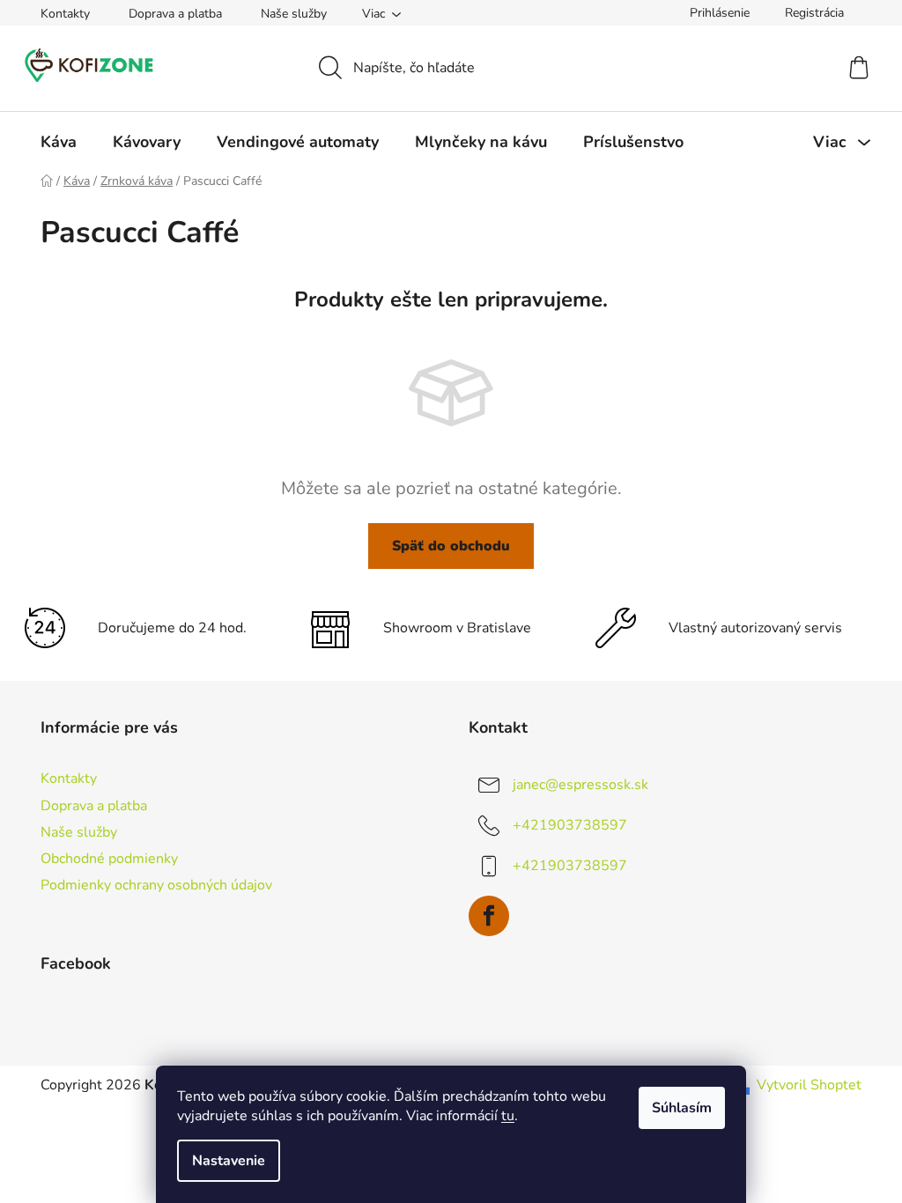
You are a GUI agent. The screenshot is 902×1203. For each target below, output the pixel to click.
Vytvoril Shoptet (809, 1085)
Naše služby (294, 13)
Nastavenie (228, 1160)
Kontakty (65, 13)
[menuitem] (58, 142)
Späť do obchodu (451, 546)
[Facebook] (489, 916)
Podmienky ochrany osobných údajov (156, 885)
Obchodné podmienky (109, 858)
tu (507, 1116)
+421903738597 (570, 825)
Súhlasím (682, 1108)
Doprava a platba (175, 13)
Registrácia (814, 12)
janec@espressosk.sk (580, 784)
